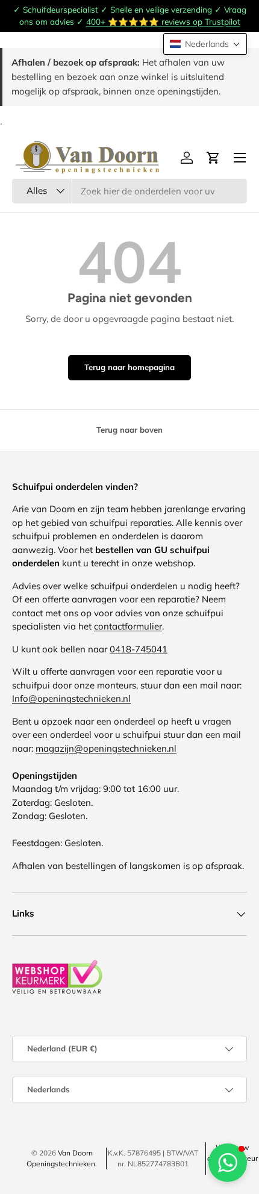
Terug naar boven (129, 430)
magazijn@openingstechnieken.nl (106, 748)
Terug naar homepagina (129, 367)
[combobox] (129, 191)
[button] (205, 44)
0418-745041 (138, 649)
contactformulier (128, 626)
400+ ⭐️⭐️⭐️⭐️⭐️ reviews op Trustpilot (163, 21)
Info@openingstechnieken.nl (71, 698)
